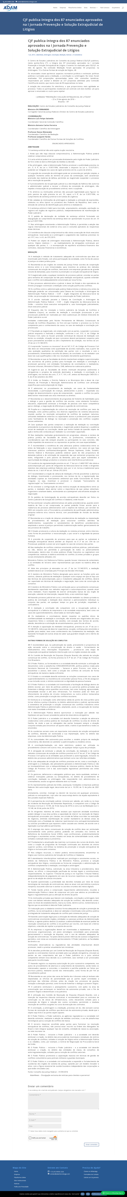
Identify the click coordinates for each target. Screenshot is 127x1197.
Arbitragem (47, 55)
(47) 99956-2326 (58, 1172)
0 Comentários (77, 55)
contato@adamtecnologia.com (60, 1174)
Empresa (63, 8)
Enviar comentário (91, 1144)
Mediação (63, 55)
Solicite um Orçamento (91, 1177)
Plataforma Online (74, 8)
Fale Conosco (104, 8)
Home (55, 8)
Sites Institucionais (20, 1180)
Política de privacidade (99, 1194)
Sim (82, 1194)
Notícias (93, 8)
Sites (85, 8)
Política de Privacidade (21, 1187)
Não (88, 1194)
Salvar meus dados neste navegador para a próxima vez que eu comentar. (54, 1131)
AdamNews (39, 55)
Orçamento (116, 8)
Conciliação (55, 55)
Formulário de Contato (91, 1174)
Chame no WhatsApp (90, 1171)
